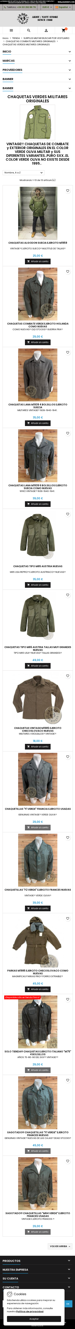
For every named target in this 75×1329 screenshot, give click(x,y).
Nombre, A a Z (24, 173)
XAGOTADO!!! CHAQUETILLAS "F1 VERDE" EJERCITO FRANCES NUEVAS (38, 1134)
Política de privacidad (29, 1311)
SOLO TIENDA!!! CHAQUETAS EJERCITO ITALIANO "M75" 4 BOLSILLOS (38, 1053)
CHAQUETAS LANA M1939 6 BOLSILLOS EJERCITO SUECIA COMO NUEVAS (37, 487)
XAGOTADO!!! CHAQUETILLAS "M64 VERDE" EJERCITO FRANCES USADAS (37, 1214)
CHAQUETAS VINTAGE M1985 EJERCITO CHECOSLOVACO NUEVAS (37, 729)
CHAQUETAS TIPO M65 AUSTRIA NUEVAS (37, 566)
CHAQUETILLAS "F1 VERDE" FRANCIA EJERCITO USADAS (38, 809)
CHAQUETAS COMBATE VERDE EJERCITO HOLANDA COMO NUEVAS (38, 325)
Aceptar (34, 1319)
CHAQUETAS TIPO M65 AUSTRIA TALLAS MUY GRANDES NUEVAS (37, 648)
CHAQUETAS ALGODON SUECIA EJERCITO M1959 (37, 243)
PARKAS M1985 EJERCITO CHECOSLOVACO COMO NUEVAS (37, 972)
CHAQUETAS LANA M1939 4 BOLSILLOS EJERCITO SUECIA (37, 406)
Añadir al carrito (37, 261)
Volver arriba (60, 1246)
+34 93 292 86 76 (26, 7)
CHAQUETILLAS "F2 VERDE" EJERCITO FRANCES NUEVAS (38, 890)
